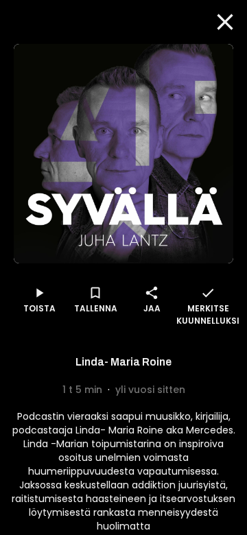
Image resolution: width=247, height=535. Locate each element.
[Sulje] (225, 22)
